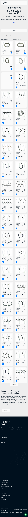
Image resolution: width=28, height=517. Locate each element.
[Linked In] (4, 510)
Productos (7, 35)
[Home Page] (5, 3)
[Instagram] (2, 510)
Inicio (2, 35)
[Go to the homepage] (5, 423)
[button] (24, 3)
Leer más (14, 22)
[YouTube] (6, 510)
